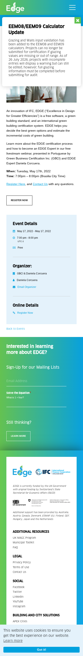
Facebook (18, 587)
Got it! (41, 649)
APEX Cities (20, 621)
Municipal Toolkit (23, 542)
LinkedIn (18, 596)
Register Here (15, 184)
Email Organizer (26, 286)
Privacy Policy (22, 562)
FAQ (15, 547)
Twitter (17, 591)
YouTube (18, 601)
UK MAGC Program (24, 537)
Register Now (19, 200)
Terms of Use (21, 567)
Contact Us (40, 184)
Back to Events (15, 328)
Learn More (18, 436)
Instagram (19, 606)
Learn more (13, 640)
